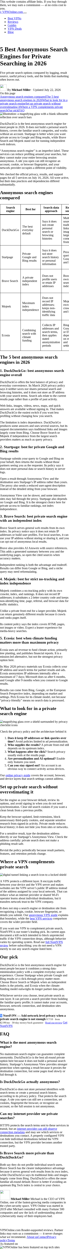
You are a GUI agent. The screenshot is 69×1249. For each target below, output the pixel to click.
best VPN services (41, 918)
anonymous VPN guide (43, 915)
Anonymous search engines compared (23, 96)
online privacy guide (18, 775)
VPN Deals (15, 28)
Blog (11, 32)
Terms (11, 1240)
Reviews (13, 21)
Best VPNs (14, 18)
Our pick (13, 110)
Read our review (53, 1022)
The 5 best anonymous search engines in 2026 (29, 98)
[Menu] (25, 12)
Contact (42, 1237)
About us (32, 1237)
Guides (12, 25)
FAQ (21, 110)
